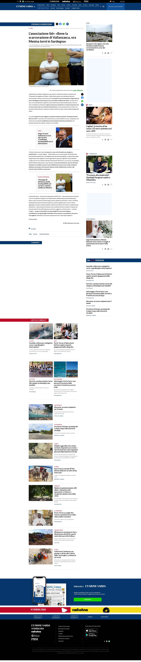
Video (47, 5)
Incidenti (67, 8)
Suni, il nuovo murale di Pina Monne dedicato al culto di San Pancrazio (65, 471)
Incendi (53, 8)
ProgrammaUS (41, 5)
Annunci (85, 5)
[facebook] (20, 1)
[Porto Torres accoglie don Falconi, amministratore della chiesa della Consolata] (41, 518)
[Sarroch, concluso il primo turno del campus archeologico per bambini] (41, 369)
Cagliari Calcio (76, 8)
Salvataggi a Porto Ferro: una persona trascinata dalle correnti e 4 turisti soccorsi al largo (99, 293)
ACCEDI (122, 1)
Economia (74, 5)
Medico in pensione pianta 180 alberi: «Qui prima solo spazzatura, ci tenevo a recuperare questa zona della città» (65, 492)
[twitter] (18, 1)
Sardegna (53, 5)
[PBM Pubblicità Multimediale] (86, 1)
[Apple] (97, 630)
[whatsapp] (23, 1)
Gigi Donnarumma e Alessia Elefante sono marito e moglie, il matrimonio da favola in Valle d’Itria (98, 243)
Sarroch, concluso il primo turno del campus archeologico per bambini (99, 285)
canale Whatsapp (78, 90)
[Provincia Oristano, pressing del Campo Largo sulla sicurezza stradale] (41, 432)
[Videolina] (54, 1)
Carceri (35, 234)
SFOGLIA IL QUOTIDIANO (116, 6)
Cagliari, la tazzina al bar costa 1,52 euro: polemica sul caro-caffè (99, 128)
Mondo (63, 5)
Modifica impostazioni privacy (65, 636)
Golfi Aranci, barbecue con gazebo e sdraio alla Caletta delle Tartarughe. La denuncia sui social (65, 554)
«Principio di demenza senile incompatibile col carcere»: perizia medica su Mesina (45, 184)
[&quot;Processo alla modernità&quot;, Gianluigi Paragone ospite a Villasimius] (99, 164)
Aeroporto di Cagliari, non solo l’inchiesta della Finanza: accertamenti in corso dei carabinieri (97, 47)
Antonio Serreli (89, 270)
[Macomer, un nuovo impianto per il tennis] (41, 412)
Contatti (60, 633)
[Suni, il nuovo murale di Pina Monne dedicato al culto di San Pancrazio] (41, 474)
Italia (58, 5)
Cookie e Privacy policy (64, 626)
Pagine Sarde (104, 616)
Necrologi (91, 5)
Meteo (97, 5)
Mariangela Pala (90, 280)
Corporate (61, 641)
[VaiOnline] (77, 1)
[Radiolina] (66, 1)
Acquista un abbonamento (56, 616)
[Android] (97, 635)
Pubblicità (60, 631)
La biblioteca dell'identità (74, 616)
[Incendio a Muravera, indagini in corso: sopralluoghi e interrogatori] (41, 331)
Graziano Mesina (44, 234)
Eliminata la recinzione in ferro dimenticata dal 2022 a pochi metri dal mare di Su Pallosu (65, 534)
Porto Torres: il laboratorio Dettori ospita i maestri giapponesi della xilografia (99, 276)
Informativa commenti (63, 638)
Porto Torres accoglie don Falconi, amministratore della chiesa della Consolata (65, 515)
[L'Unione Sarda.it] (25, 6)
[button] (57, 24)
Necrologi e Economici (63, 628)
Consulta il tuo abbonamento (37, 616)
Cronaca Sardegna (41, 24)
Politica (68, 5)
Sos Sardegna (60, 8)
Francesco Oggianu (90, 305)
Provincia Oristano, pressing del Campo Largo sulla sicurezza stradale (98, 311)
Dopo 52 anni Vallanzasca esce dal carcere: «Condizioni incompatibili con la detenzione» (45, 138)
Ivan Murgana (89, 288)
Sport (80, 5)
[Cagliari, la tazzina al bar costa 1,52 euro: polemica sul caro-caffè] (99, 115)
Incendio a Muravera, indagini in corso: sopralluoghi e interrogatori (99, 267)
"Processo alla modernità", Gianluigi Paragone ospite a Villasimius (98, 177)
